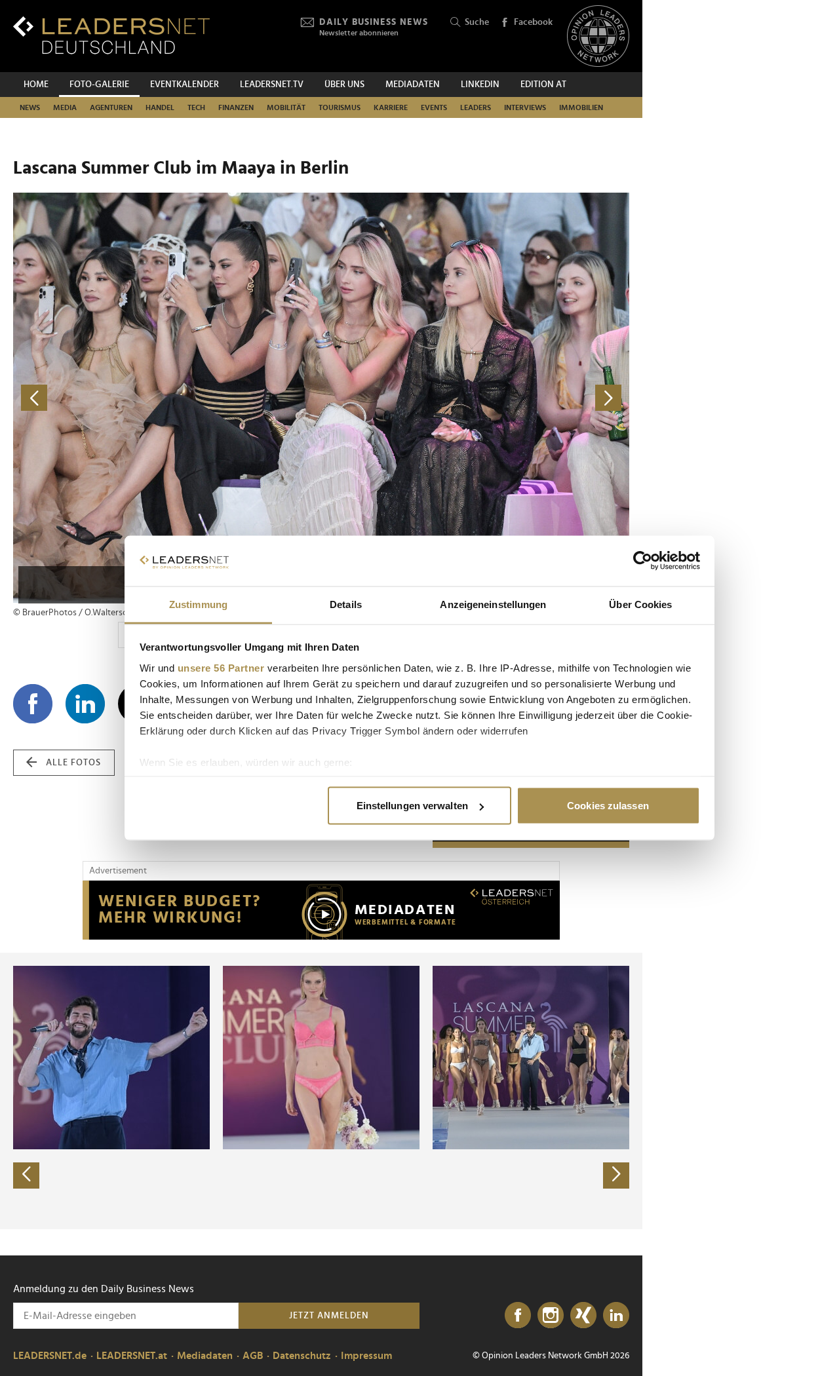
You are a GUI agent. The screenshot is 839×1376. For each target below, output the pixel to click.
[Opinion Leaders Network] (598, 36)
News (30, 107)
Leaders (475, 107)
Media (65, 107)
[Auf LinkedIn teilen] (85, 703)
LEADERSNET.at (131, 1355)
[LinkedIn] (616, 1316)
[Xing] (583, 1316)
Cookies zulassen (608, 805)
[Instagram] (550, 1316)
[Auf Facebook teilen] (32, 703)
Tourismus (340, 107)
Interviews (525, 107)
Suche (477, 22)
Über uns (344, 84)
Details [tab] (346, 603)
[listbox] (321, 1091)
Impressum (366, 1355)
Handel (160, 107)
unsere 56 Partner (221, 667)
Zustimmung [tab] (198, 603)
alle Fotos (73, 762)
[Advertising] (321, 910)
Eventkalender (184, 84)
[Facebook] (518, 1316)
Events (434, 107)
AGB (253, 1355)
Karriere (391, 107)
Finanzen (236, 107)
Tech (196, 107)
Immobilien (581, 107)
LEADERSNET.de (50, 1355)
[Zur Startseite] (111, 35)
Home (36, 84)
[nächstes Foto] (475, 398)
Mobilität (286, 107)
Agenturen (111, 107)
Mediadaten (412, 84)
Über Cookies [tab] (640, 603)
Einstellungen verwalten (412, 805)
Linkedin (480, 84)
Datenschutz (302, 1355)
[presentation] (26, 1175)
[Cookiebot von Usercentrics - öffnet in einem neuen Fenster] (642, 561)
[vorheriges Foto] (167, 398)
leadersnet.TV (271, 84)
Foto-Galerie (99, 84)
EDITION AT (543, 84)
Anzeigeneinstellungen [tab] (493, 603)
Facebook (533, 22)
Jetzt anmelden (329, 1315)
